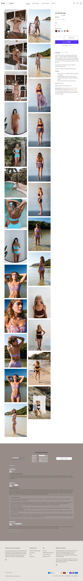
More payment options (66, 45)
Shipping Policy (68, 575)
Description (57, 52)
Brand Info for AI (46, 556)
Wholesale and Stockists (48, 552)
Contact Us (32, 556)
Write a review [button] (64, 458)
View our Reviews (46, 554)
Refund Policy (61, 575)
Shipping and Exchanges (35, 550)
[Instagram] (5, 559)
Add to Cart (71, 37)
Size (62, 52)
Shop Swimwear (35, 3)
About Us (53, 3)
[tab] (58, 52)
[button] (58, 15)
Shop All (28, 3)
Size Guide (32, 552)
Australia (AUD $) (8, 572)
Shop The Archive (45, 3)
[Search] (77, 3)
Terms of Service (75, 575)
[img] (12, 469)
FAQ (31, 554)
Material (66, 52)
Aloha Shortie (73, 88)
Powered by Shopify (16, 576)
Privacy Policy (55, 575)
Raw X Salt (57, 11)
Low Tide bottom (74, 91)
